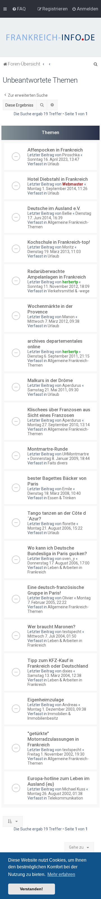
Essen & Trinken (62, 498)
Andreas (69, 705)
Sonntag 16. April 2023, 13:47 (53, 159)
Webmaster (72, 184)
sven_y (68, 558)
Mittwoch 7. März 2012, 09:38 (53, 321)
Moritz (68, 247)
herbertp (70, 282)
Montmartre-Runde (47, 449)
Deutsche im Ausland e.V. (54, 208)
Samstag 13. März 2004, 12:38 (54, 675)
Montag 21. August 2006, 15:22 (54, 528)
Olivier (67, 598)
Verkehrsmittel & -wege (68, 291)
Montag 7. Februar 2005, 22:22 (59, 600)
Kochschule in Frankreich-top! (58, 242)
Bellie (67, 213)
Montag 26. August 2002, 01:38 (54, 793)
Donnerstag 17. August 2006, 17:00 (58, 563)
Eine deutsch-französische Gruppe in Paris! (55, 590)
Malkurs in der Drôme (50, 380)
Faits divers (58, 463)
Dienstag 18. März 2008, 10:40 (54, 493)
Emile (67, 489)
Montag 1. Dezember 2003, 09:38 (56, 709)
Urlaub (53, 164)
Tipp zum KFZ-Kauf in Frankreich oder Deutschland (57, 663)
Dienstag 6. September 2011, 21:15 (58, 356)
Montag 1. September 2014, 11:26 (57, 188)
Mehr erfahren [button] (61, 874)
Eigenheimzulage (45, 700)
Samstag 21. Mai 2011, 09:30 (53, 390)
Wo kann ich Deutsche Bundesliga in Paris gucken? (57, 550)
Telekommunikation (65, 798)
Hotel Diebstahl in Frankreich (57, 179)
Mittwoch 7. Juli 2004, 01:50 (51, 636)
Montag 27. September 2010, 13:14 (58, 425)
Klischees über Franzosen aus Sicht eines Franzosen (58, 412)
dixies (67, 671)
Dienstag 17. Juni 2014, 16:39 (59, 215)
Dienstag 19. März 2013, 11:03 (54, 251)
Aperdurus (71, 385)
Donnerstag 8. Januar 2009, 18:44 (60, 458)
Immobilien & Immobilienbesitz (49, 715)
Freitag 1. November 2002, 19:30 (55, 754)
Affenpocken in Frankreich (55, 150)
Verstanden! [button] (31, 889)
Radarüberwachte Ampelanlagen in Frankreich (56, 274)
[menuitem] (19, 9)
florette (68, 523)
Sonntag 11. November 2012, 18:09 (58, 286)
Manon (68, 317)
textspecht (71, 631)
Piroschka (71, 155)
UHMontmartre (75, 454)
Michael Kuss (73, 789)
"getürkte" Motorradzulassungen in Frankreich (53, 739)
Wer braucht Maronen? (51, 626)
